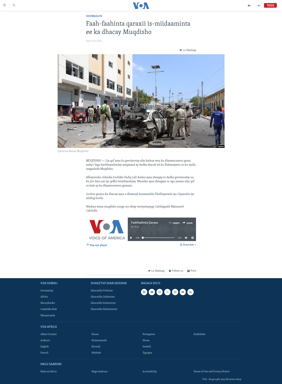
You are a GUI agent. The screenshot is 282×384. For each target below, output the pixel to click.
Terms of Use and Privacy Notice (212, 371)
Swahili (146, 346)
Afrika (44, 297)
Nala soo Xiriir (48, 371)
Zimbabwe (199, 334)
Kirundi (96, 346)
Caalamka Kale (48, 309)
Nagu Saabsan (100, 371)
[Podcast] (175, 292)
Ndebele (96, 353)
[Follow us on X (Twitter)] (167, 292)
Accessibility (149, 371)
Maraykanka (47, 303)
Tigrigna (147, 353)
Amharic (45, 340)
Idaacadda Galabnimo (103, 297)
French (44, 353)
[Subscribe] (183, 292)
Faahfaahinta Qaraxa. (144, 222)
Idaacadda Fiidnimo (102, 291)
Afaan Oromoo (48, 334)
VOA (136, 227)
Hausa (95, 334)
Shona (145, 340)
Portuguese (148, 334)
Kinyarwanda (99, 340)
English (44, 346)
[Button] (187, 50)
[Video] (249, 5)
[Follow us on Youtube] (152, 292)
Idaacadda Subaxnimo (103, 303)
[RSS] (190, 292)
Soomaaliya (94, 16)
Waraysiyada (47, 315)
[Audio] (259, 5)
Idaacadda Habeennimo (104, 309)
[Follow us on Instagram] (160, 292)
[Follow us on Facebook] (144, 292)
